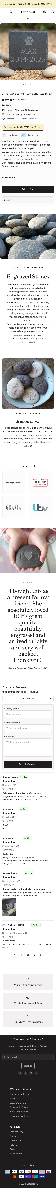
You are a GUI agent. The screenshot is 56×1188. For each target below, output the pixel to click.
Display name (11, 708)
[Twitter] (20, 1073)
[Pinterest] (36, 1073)
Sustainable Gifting (19, 1107)
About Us (14, 1098)
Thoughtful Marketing (20, 1116)
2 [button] (25, 84)
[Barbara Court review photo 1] (9, 907)
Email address (12, 722)
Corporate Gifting (18, 1103)
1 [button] (23, 84)
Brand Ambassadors (19, 1111)
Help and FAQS (17, 1132)
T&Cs (12, 1149)
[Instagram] (31, 1073)
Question (9, 736)
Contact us (15, 1136)
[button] (8, 99)
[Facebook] (25, 1073)
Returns (13, 1145)
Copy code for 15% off (23, 127)
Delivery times (16, 1140)
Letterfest (31, 1183)
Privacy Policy (16, 1153)
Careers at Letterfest (19, 1094)
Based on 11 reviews (27, 691)
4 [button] (30, 84)
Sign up (28, 1065)
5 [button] (32, 84)
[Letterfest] (28, 12)
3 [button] (28, 84)
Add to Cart (28, 189)
